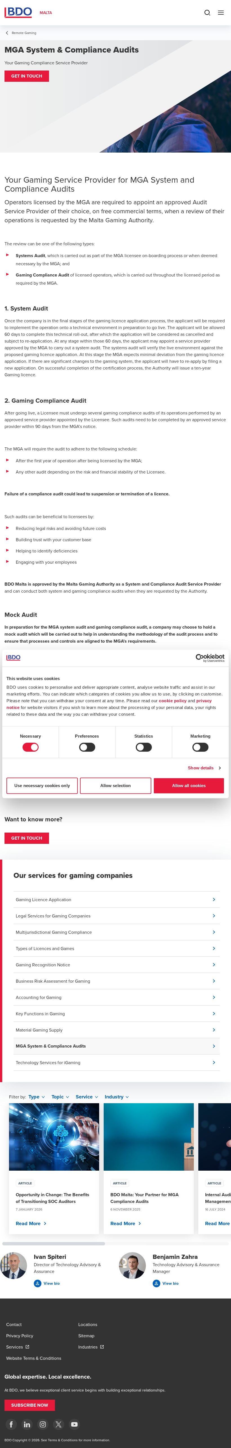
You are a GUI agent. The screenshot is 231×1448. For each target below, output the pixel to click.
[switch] (87, 747)
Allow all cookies (189, 785)
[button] (27, 76)
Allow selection (115, 785)
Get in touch (26, 838)
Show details (201, 767)
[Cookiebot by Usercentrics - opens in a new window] (200, 658)
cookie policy (173, 700)
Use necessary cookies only (42, 785)
